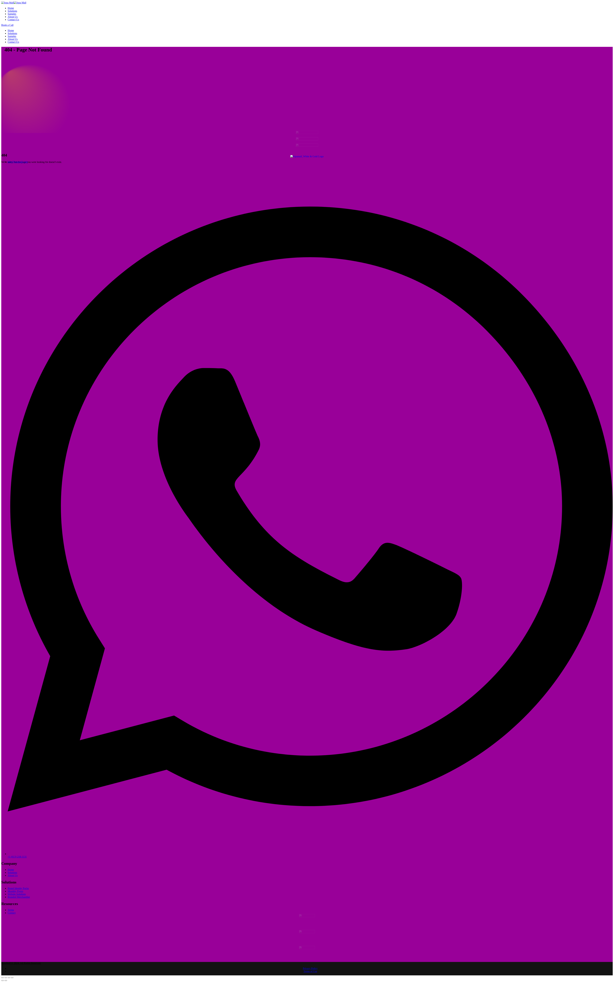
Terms (11, 911)
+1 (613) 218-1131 (17, 857)
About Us (13, 16)
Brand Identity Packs (18, 889)
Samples (12, 13)
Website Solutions (17, 895)
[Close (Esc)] (2, 979)
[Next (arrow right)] (5, 982)
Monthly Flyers (15, 892)
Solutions (12, 11)
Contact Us (13, 19)
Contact (12, 913)
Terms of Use (310, 973)
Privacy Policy (310, 970)
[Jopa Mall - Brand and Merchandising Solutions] (13, 2)
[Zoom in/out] (12, 979)
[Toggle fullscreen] (9, 979)
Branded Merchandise (19, 898)
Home (11, 8)
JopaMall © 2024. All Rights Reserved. (21, 965)
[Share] (5, 979)
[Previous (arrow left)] (2, 982)
